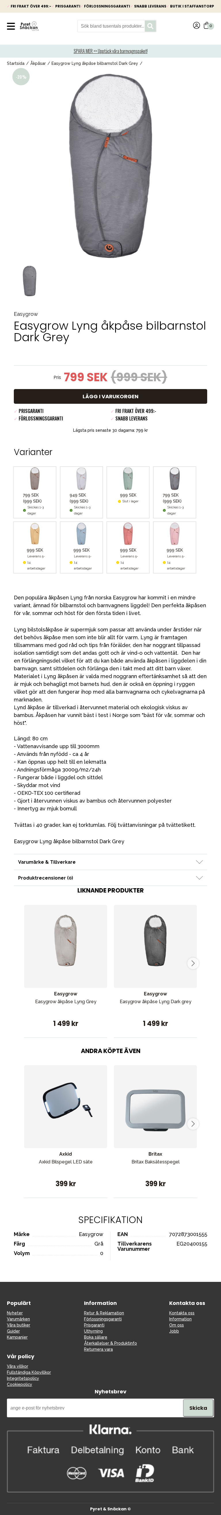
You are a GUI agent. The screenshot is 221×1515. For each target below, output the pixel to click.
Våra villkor (17, 1366)
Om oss (176, 1325)
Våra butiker (18, 1325)
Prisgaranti (94, 1325)
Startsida (15, 63)
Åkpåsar (38, 63)
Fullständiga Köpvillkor (29, 1372)
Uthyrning (93, 1331)
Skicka (198, 1408)
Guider (13, 1331)
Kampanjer (17, 1337)
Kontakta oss (182, 1313)
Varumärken (18, 1319)
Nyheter (15, 1313)
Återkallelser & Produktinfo (110, 1343)
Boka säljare (95, 1337)
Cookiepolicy (19, 1384)
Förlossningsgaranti (103, 1319)
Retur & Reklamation (104, 1313)
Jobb (174, 1331)
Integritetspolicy (23, 1378)
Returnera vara (98, 1349)
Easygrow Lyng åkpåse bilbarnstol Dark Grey (95, 63)
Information (180, 1319)
